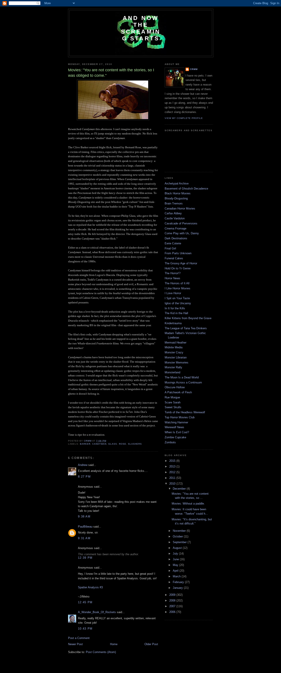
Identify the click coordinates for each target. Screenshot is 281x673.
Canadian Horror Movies (180, 208)
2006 (172, 612)
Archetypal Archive (177, 183)
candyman (99, 444)
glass (112, 444)
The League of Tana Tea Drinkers (186, 328)
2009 (172, 594)
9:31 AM (84, 538)
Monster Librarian (176, 357)
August (178, 547)
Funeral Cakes (174, 258)
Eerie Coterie (173, 243)
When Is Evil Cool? (177, 432)
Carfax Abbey (173, 213)
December (180, 488)
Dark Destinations (176, 238)
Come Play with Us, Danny (182, 233)
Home (113, 644)
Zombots (170, 442)
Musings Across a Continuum (183, 382)
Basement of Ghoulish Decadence (186, 188)
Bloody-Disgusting (176, 198)
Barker (85, 444)
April (176, 570)
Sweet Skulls (173, 407)
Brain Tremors (174, 203)
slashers (135, 444)
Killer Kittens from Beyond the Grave (188, 318)
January (178, 587)
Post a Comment (79, 638)
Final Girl (170, 248)
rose (122, 444)
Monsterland (172, 372)
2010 (172, 483)
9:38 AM (84, 516)
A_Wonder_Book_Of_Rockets (97, 612)
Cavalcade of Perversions (181, 223)
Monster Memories (176, 362)
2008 (172, 600)
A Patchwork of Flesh (178, 392)
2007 (172, 606)
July (176, 553)
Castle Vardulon (175, 218)
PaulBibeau (85, 526)
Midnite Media (173, 347)
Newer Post (75, 644)
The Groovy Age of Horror (181, 263)
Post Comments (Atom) (101, 652)
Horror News (172, 278)
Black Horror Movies (178, 193)
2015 (172, 460)
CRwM (194, 69)
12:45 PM (85, 602)
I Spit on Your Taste (177, 298)
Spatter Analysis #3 (90, 587)
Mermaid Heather (175, 342)
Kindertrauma (173, 323)
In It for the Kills (175, 308)
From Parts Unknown (178, 253)
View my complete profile (184, 118)
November (180, 530)
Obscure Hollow (175, 387)
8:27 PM (84, 476)
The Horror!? (172, 273)
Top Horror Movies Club (180, 417)
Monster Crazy (174, 352)
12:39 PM (85, 557)
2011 (172, 478)
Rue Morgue (172, 397)
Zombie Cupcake (175, 437)
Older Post (151, 644)
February (179, 582)
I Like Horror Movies (177, 288)
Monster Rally (173, 367)
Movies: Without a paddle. (188, 503)
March (177, 576)
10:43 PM (85, 628)
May (176, 565)
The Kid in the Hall (176, 313)
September (180, 542)
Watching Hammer (176, 422)
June (176, 559)
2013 (172, 466)
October (178, 536)
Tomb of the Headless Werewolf (185, 412)
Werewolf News (174, 427)
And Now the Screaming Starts (141, 28)
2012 (172, 472)
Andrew (82, 465)
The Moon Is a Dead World (182, 377)
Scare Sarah (172, 402)
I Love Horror (173, 293)
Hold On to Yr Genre (178, 268)
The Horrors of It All (177, 283)
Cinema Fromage (175, 228)
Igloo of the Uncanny (178, 303)
